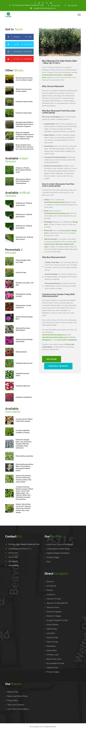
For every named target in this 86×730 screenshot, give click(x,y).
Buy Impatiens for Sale (55, 663)
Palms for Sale (52, 642)
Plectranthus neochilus (24, 456)
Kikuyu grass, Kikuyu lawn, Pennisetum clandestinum (23, 181)
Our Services (51, 586)
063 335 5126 (72, 5)
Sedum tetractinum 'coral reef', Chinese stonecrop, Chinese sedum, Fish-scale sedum (23, 508)
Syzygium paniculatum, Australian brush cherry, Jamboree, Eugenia (24, 124)
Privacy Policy (12, 700)
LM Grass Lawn (52, 655)
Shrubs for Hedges (53, 616)
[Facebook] (35, 3)
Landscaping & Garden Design (58, 549)
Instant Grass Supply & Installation (59, 544)
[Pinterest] (47, 3)
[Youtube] (51, 3)
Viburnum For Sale (53, 599)
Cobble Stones (52, 668)
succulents (50, 633)
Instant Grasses (52, 625)
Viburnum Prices (52, 607)
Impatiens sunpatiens (24, 397)
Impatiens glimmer (23, 386)
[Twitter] (39, 3)
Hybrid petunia (21, 352)
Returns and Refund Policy (17, 696)
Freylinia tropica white (24, 101)
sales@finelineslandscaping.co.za (44, 8)
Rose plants (51, 646)
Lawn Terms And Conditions (18, 709)
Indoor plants (51, 650)
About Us (50, 582)
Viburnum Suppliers (53, 612)
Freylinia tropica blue (24, 113)
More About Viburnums (58, 366)
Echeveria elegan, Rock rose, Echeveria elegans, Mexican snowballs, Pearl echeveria (23, 444)
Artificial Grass (51, 629)
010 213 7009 (13, 557)
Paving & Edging (52, 557)
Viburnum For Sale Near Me (57, 603)
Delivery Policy (13, 692)
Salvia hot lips (21, 272)
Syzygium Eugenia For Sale (57, 620)
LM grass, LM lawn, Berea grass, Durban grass (23, 170)
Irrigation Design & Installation (57, 553)
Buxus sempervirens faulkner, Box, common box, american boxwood (24, 147)
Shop (48, 562)
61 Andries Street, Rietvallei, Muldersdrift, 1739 (27, 5)
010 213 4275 (55, 5)
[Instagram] (43, 3)
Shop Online (51, 359)
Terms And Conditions (15, 705)
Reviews (49, 590)
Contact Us (50, 594)
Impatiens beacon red (24, 363)
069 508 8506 (13, 565)
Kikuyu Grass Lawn (53, 659)
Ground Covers (52, 638)
